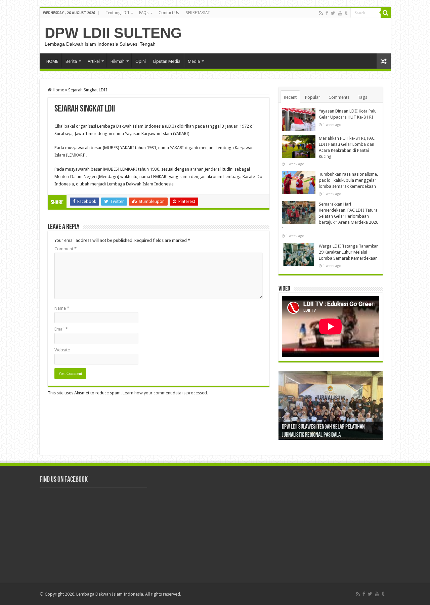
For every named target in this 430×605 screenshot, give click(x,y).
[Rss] (321, 13)
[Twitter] (333, 13)
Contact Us (169, 12)
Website (62, 349)
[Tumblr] (346, 13)
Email (61, 329)
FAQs (143, 12)
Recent (290, 97)
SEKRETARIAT (198, 12)
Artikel (94, 61)
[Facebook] (327, 13)
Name (61, 308)
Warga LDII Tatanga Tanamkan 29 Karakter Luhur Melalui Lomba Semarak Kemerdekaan (349, 252)
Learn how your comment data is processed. (165, 392)
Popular (312, 97)
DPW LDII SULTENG (113, 33)
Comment (65, 248)
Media (194, 61)
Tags (362, 97)
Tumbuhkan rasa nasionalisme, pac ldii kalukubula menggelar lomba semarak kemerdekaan (348, 180)
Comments (339, 97)
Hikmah (118, 61)
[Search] (386, 13)
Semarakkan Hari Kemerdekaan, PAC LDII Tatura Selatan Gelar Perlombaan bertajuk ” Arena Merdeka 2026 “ (330, 216)
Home (58, 89)
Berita (71, 61)
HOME (52, 61)
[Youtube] (340, 13)
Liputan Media (166, 61)
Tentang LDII (117, 12)
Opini (140, 61)
